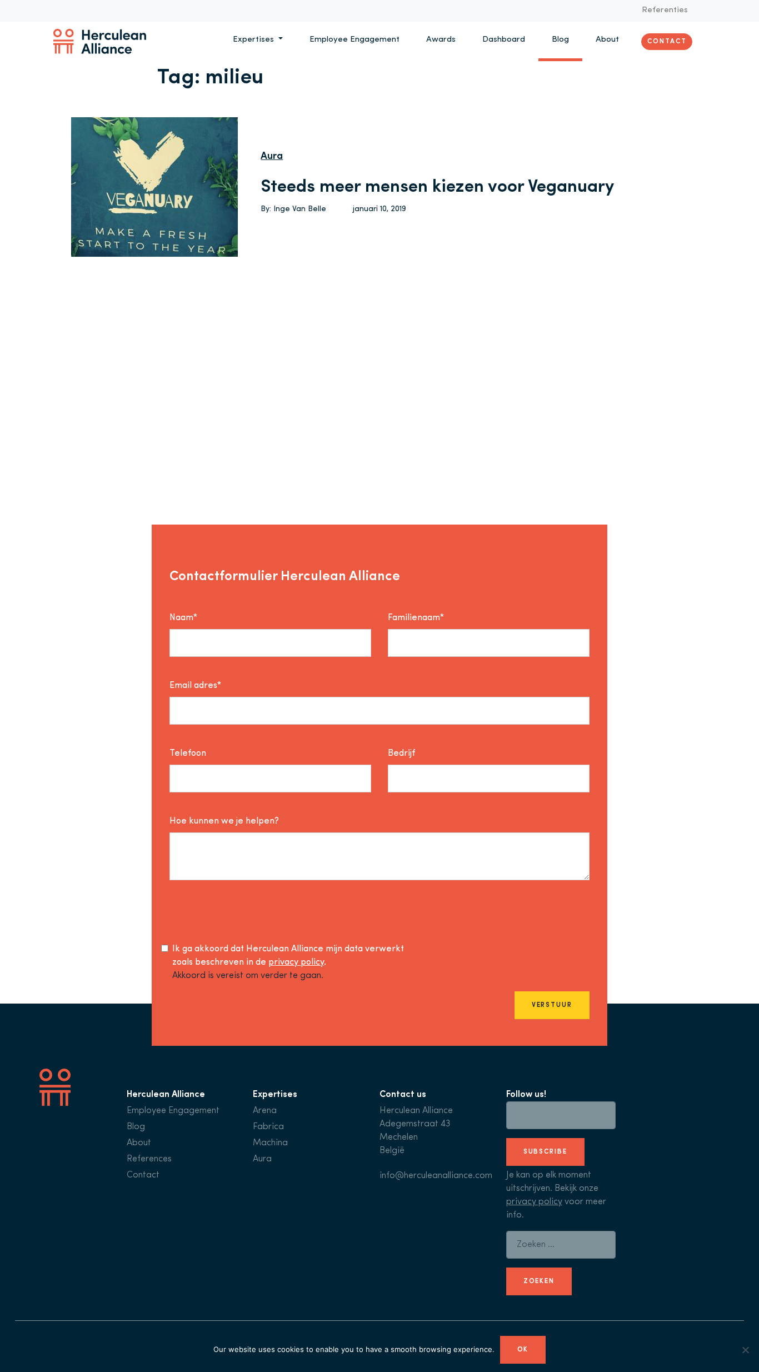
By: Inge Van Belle (293, 209)
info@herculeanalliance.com (435, 1175)
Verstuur (552, 1005)
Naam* (183, 617)
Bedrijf (401, 753)
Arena (265, 1110)
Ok (523, 1349)
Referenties (665, 10)
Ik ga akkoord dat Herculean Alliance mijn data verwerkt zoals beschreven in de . (288, 956)
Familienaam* (416, 617)
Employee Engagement (354, 40)
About (607, 40)
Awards (441, 40)
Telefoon (187, 753)
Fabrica (268, 1126)
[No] (745, 1349)
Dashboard (503, 40)
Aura (272, 157)
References (149, 1159)
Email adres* (195, 685)
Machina (270, 1143)
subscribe (545, 1152)
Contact (666, 41)
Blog (560, 40)
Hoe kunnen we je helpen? (224, 821)
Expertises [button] (254, 40)
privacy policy (296, 962)
